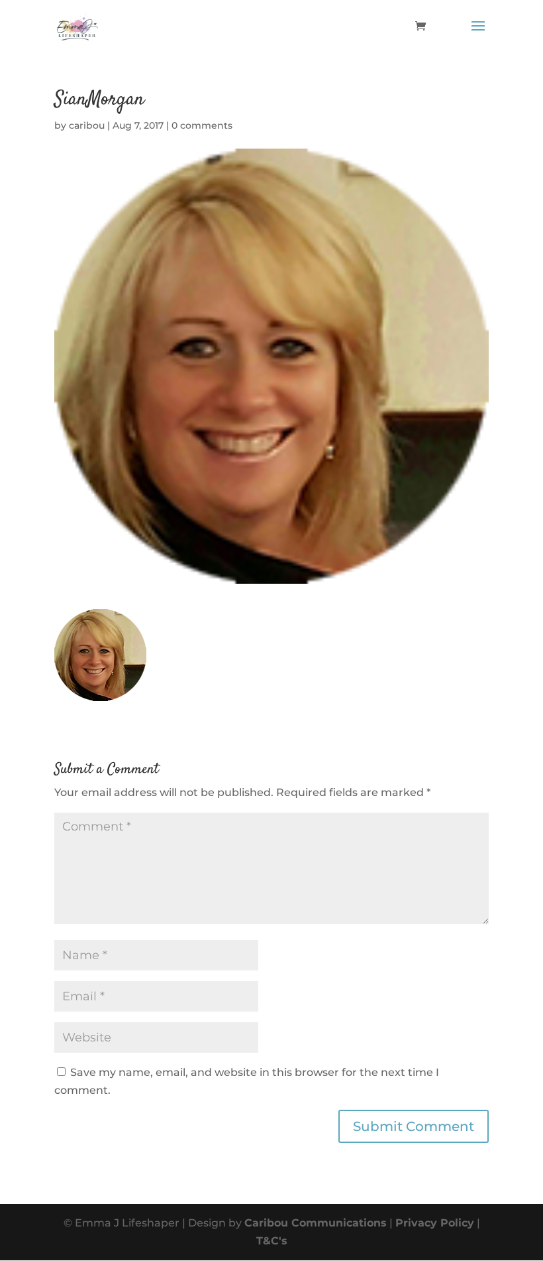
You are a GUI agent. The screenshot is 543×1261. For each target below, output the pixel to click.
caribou (87, 125)
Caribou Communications (315, 1223)
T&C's (271, 1240)
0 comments (202, 125)
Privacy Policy (434, 1223)
